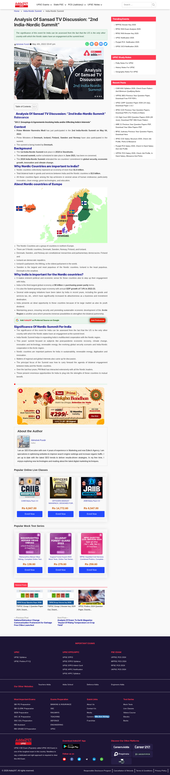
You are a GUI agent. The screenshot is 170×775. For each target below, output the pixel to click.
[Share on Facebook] (101, 44)
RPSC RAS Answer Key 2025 (127, 33)
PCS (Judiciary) (75, 4)
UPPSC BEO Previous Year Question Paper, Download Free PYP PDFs (133, 97)
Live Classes (128, 708)
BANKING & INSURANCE (61, 704)
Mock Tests (128, 704)
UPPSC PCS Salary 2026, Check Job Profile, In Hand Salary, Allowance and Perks (134, 154)
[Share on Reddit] (96, 44)
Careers (98, 717)
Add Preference (97, 320)
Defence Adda (93, 685)
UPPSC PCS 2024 (118, 657)
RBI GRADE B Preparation (25, 729)
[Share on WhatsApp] (87, 44)
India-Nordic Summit (33, 11)
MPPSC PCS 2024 (118, 661)
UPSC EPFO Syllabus (72, 661)
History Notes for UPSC (125, 67)
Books (125, 721)
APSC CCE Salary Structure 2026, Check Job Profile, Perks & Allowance (133, 140)
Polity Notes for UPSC (124, 63)
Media (89, 713)
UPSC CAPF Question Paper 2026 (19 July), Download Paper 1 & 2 (133, 104)
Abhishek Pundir (22, 44)
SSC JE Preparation (22, 717)
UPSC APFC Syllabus (71, 673)
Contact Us (91, 708)
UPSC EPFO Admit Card (73, 665)
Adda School (68, 685)
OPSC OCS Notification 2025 (127, 46)
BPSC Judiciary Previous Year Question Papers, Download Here (134, 133)
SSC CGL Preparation (23, 721)
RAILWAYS (55, 713)
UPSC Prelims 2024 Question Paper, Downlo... (90, 608)
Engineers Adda (117, 685)
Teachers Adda (44, 685)
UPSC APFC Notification (73, 669)
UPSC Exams (42, 4)
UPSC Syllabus (20, 657)
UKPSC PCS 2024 (118, 669)
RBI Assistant (19, 725)
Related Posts (21, 585)
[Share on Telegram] (92, 44)
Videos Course (129, 713)
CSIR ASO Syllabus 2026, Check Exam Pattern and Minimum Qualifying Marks (134, 89)
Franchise (91, 721)
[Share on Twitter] (105, 44)
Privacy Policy (161, 771)
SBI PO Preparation (22, 704)
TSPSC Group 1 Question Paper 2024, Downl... (30, 608)
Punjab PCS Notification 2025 (127, 42)
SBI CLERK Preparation (24, 708)
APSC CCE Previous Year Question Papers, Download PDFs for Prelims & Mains (133, 111)
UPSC (53, 729)
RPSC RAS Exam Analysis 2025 (128, 29)
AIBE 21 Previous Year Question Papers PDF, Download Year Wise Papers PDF (133, 125)
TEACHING (55, 717)
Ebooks (126, 717)
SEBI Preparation (21, 713)
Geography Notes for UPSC (127, 72)
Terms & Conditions (144, 771)
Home (16, 11)
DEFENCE (55, 721)
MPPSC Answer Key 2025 (126, 25)
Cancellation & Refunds (123, 771)
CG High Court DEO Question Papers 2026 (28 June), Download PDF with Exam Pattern (134, 118)
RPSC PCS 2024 (118, 665)
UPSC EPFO (68, 657)
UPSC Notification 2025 (125, 38)
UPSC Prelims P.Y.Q (22, 661)
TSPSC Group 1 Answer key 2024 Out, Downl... (61, 608)
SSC (52, 708)
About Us (90, 704)
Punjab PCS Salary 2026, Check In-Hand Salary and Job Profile (134, 147)
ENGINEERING (57, 725)
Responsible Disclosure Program (97, 771)
